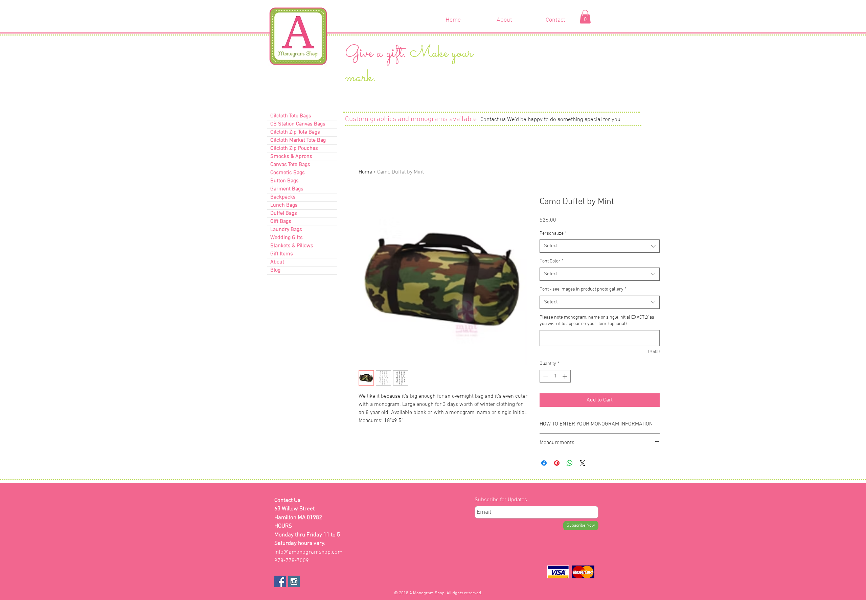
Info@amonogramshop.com (308, 552)
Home (365, 172)
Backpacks (283, 197)
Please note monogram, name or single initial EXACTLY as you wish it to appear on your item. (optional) (597, 321)
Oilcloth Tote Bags (290, 116)
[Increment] (565, 376)
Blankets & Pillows (291, 246)
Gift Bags (280, 221)
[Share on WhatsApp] (570, 463)
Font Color (552, 261)
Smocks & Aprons (291, 156)
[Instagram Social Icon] (294, 581)
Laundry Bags (286, 229)
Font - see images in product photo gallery (583, 289)
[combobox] (600, 246)
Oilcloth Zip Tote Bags (295, 132)
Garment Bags (286, 189)
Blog (275, 270)
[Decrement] (545, 376)
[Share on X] (582, 463)
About (277, 262)
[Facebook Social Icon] (280, 581)
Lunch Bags (284, 205)
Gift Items (281, 254)
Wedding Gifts (286, 237)
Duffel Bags (283, 213)
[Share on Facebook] (544, 463)
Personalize (553, 233)
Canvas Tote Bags (290, 164)
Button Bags (284, 181)
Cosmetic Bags (287, 172)
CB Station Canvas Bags (297, 124)
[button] (585, 17)
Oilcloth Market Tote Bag (298, 140)
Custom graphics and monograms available (411, 119)
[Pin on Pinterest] (557, 463)
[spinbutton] (555, 376)
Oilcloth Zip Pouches (294, 148)
